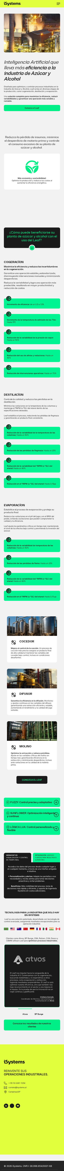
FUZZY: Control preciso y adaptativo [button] (31, 802)
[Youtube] (18, 1106)
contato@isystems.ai (18, 1087)
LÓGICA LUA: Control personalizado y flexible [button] (30, 829)
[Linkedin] (6, 1106)
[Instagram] (12, 1106)
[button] (58, 3)
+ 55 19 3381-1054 (17, 1083)
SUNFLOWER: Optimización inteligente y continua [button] (31, 815)
